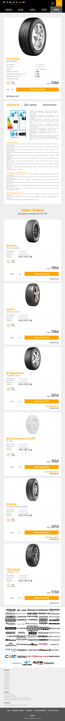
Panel (53, 3)
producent (44, 8)
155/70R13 (7, 676)
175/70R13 (7, 677)
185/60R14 (7, 679)
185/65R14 (7, 685)
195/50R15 (7, 687)
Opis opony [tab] (30, 105)
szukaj (56, 9)
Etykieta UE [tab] (13, 105)
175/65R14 (7, 681)
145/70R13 (7, 674)
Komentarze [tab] (49, 105)
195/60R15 (7, 688)
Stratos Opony (38, 718)
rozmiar (32, 8)
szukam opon (8, 8)
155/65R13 (7, 672)
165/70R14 (7, 683)
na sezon (20, 8)
